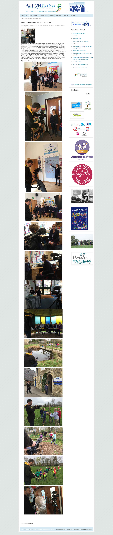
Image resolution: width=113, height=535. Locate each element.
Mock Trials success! (77, 36)
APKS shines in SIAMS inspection (80, 41)
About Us (27, 529)
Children (52, 15)
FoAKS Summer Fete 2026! (79, 33)
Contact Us (39, 529)
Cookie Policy (33, 529)
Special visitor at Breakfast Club (80, 67)
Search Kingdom (89, 529)
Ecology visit (75, 43)
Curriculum (58, 15)
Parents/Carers (44, 15)
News (26, 18)
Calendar (72, 15)
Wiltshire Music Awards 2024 (79, 50)
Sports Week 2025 (77, 38)
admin (28, 25)
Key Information (34, 15)
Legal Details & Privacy (48, 529)
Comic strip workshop (77, 61)
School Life (65, 15)
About (27, 15)
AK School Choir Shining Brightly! (80, 64)
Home (22, 15)
